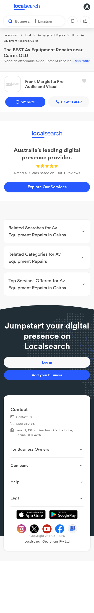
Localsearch (11, 35)
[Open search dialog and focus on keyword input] (8, 21)
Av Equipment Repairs (51, 35)
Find (28, 35)
